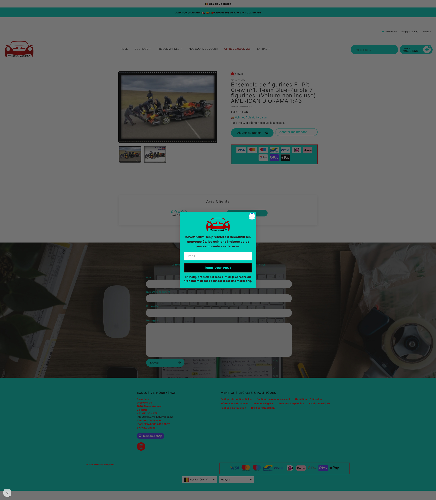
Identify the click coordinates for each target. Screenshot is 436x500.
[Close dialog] (252, 216)
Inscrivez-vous (218, 267)
